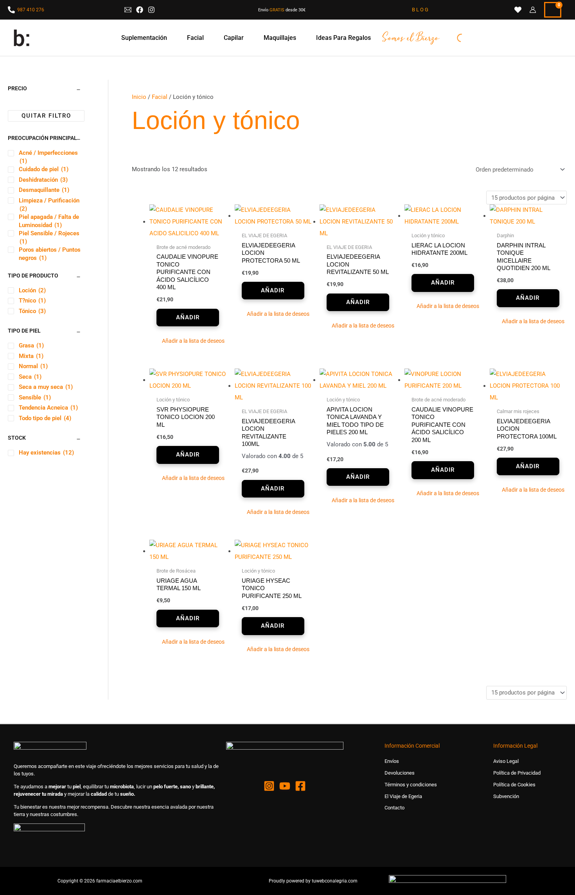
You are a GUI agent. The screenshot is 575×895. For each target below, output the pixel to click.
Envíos (392, 761)
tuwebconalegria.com (335, 881)
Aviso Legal (506, 761)
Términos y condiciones (411, 785)
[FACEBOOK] (139, 9)
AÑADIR (188, 317)
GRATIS (277, 10)
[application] (170, 38)
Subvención (506, 796)
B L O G (420, 10)
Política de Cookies (514, 785)
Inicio (139, 96)
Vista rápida (188, 233)
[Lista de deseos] (517, 9)
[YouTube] (284, 785)
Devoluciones (400, 773)
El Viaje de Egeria (403, 796)
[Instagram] (269, 785)
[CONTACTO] (127, 9)
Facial (159, 96)
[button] (187, 341)
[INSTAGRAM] (151, 9)
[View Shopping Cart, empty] (552, 10)
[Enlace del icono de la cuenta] (532, 9)
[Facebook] (300, 785)
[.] (417, 38)
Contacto (394, 808)
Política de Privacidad (517, 773)
